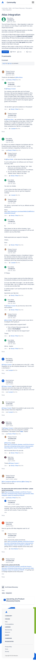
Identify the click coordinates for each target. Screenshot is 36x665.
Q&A (10, 8)
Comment (5, 51)
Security (7, 651)
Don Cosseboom (10, 402)
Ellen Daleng (9, 358)
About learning (8, 629)
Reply (3, 131)
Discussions (29, 8)
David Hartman (10, 380)
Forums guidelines (9, 624)
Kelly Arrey (8, 422)
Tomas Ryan (11, 82)
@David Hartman (16, 481)
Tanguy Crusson (10, 71)
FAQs (6, 621)
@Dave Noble (9, 159)
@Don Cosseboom (7, 481)
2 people (13, 195)
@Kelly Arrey (7, 443)
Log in (4, 63)
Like (3, 79)
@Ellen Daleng (25, 481)
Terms (6, 649)
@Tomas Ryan (10, 119)
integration (9, 593)
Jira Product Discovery (18, 8)
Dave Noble (9, 138)
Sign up (9, 63)
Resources (7, 632)
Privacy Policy (8, 646)
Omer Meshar (9, 522)
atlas (3, 593)
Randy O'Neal (12, 79)
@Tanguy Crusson (11, 88)
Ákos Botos (10, 18)
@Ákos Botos (19, 77)
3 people (13, 128)
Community (11, 2)
